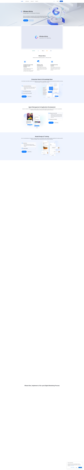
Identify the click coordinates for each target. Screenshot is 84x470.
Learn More (72, 465)
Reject (76, 467)
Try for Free (31, 20)
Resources (32, 1)
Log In (57, 1)
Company (36, 1)
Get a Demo (26, 20)
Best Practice (27, 1)
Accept (80, 467)
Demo (61, 1)
